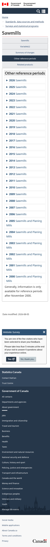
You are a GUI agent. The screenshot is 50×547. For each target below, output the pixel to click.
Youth (4, 504)
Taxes (4, 447)
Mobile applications (11, 525)
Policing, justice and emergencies (17, 467)
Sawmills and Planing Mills (24, 223)
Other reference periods (25, 58)
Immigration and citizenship (14, 420)
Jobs (4, 415)
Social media (7, 520)
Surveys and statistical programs (22, 26)
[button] (25, 11)
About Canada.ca (9, 530)
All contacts (7, 396)
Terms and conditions (11, 535)
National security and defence (15, 457)
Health (5, 441)
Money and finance (10, 483)
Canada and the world (12, 478)
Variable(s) (25, 46)
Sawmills (25, 40)
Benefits (5, 436)
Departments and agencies (14, 402)
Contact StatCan (9, 378)
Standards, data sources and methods (24, 21)
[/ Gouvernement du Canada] (18, 5)
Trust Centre (7, 383)
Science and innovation (12, 488)
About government (10, 407)
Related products (25, 64)
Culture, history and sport (13, 462)
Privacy (5, 541)
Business (6, 431)
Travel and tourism (10, 426)
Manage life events (10, 509)
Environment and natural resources (18, 452)
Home (5, 17)
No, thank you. (27, 359)
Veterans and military (11, 499)
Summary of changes (25, 52)
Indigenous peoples (11, 494)
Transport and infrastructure (15, 473)
